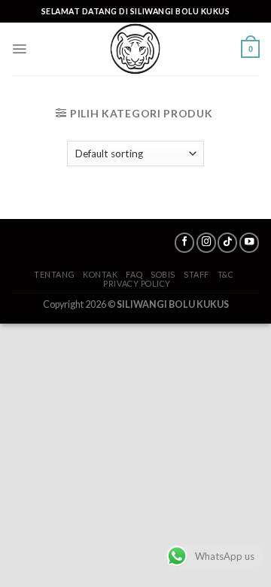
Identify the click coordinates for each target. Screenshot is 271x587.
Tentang (54, 274)
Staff (196, 274)
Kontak (100, 274)
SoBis (163, 274)
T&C (226, 274)
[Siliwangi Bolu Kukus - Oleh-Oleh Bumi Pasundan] (135, 49)
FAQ (134, 274)
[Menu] (19, 49)
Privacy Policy (137, 283)
